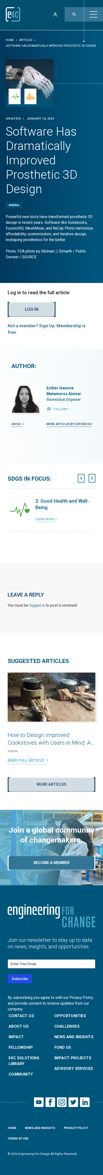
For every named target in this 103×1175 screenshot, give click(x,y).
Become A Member (51, 862)
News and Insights (74, 1037)
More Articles (51, 784)
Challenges (67, 1026)
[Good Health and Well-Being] (15, 96)
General (14, 205)
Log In (32, 309)
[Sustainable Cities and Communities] (30, 96)
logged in (37, 605)
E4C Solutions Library (24, 1061)
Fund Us (62, 1047)
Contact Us (21, 1016)
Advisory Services (73, 1068)
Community (21, 1074)
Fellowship (21, 1047)
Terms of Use (18, 1138)
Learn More (44, 519)
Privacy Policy (76, 1128)
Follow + (61, 409)
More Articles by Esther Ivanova (73, 424)
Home (10, 40)
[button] (93, 14)
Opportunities (70, 1016)
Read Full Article (26, 760)
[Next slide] (92, 478)
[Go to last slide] (81, 478)
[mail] (48, 408)
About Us (19, 1026)
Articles (25, 40)
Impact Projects (72, 1058)
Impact (16, 1037)
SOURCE (29, 257)
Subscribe (20, 979)
